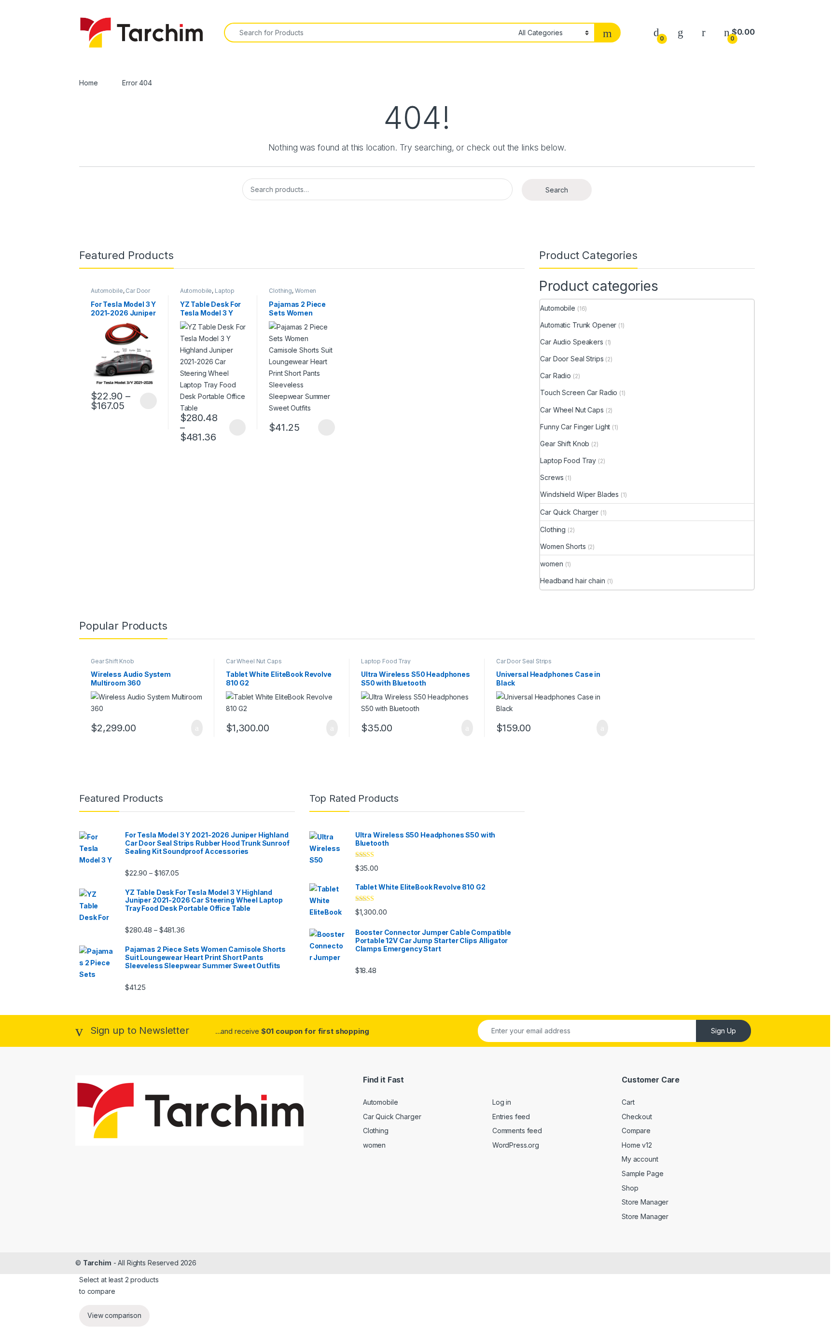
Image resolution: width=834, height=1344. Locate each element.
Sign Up (723, 1031)
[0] (656, 32)
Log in (501, 1102)
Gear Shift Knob (564, 443)
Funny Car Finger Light (575, 427)
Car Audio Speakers (571, 342)
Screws (551, 477)
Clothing (280, 290)
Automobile (107, 290)
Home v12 (637, 1145)
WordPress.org (515, 1145)
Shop (630, 1188)
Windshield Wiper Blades (579, 494)
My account (640, 1159)
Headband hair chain (572, 580)
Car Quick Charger (569, 512)
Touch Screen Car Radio (578, 392)
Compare (636, 1130)
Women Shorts (562, 546)
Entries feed (511, 1116)
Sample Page (642, 1173)
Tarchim (97, 1263)
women (551, 564)
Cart (628, 1102)
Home (88, 83)
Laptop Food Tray (207, 294)
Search (556, 190)
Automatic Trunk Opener (578, 325)
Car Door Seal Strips (571, 359)
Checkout (637, 1116)
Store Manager (645, 1202)
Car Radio (555, 375)
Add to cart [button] (196, 728)
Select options (145, 401)
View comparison (114, 1315)
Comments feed (517, 1130)
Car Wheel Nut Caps (571, 410)
